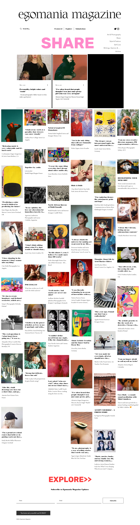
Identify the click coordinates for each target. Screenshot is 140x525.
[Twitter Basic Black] (115, 29)
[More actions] (48, 85)
